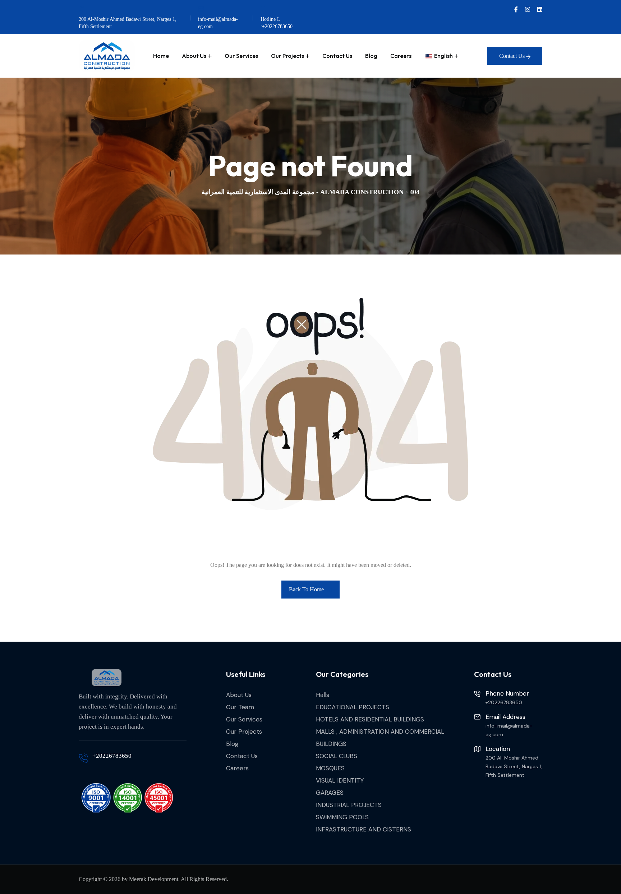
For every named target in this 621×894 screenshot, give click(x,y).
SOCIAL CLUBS (336, 756)
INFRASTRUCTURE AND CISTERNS (363, 829)
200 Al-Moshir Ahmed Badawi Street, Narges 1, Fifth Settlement (127, 23)
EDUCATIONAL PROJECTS (352, 707)
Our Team (240, 707)
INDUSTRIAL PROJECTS (349, 805)
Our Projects (287, 55)
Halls (322, 695)
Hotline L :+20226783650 (277, 23)
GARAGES (330, 793)
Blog (371, 55)
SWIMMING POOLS (342, 817)
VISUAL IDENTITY (340, 780)
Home (161, 55)
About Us (194, 55)
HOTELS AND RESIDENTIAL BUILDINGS (370, 719)
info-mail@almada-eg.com (218, 23)
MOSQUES (330, 768)
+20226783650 (112, 755)
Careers (400, 55)
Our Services (241, 55)
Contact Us (337, 55)
